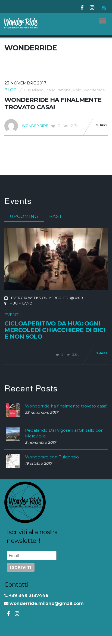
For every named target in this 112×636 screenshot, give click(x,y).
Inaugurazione (58, 90)
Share (102, 125)
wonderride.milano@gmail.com (47, 603)
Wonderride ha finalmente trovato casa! (52, 103)
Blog (10, 89)
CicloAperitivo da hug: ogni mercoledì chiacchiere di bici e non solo (54, 330)
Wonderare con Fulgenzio (52, 456)
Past (55, 216)
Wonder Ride (35, 126)
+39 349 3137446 (28, 595)
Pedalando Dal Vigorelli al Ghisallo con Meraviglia (64, 433)
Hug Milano (33, 90)
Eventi (12, 314)
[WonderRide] (20, 26)
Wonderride (94, 90)
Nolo (77, 90)
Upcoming (24, 216)
